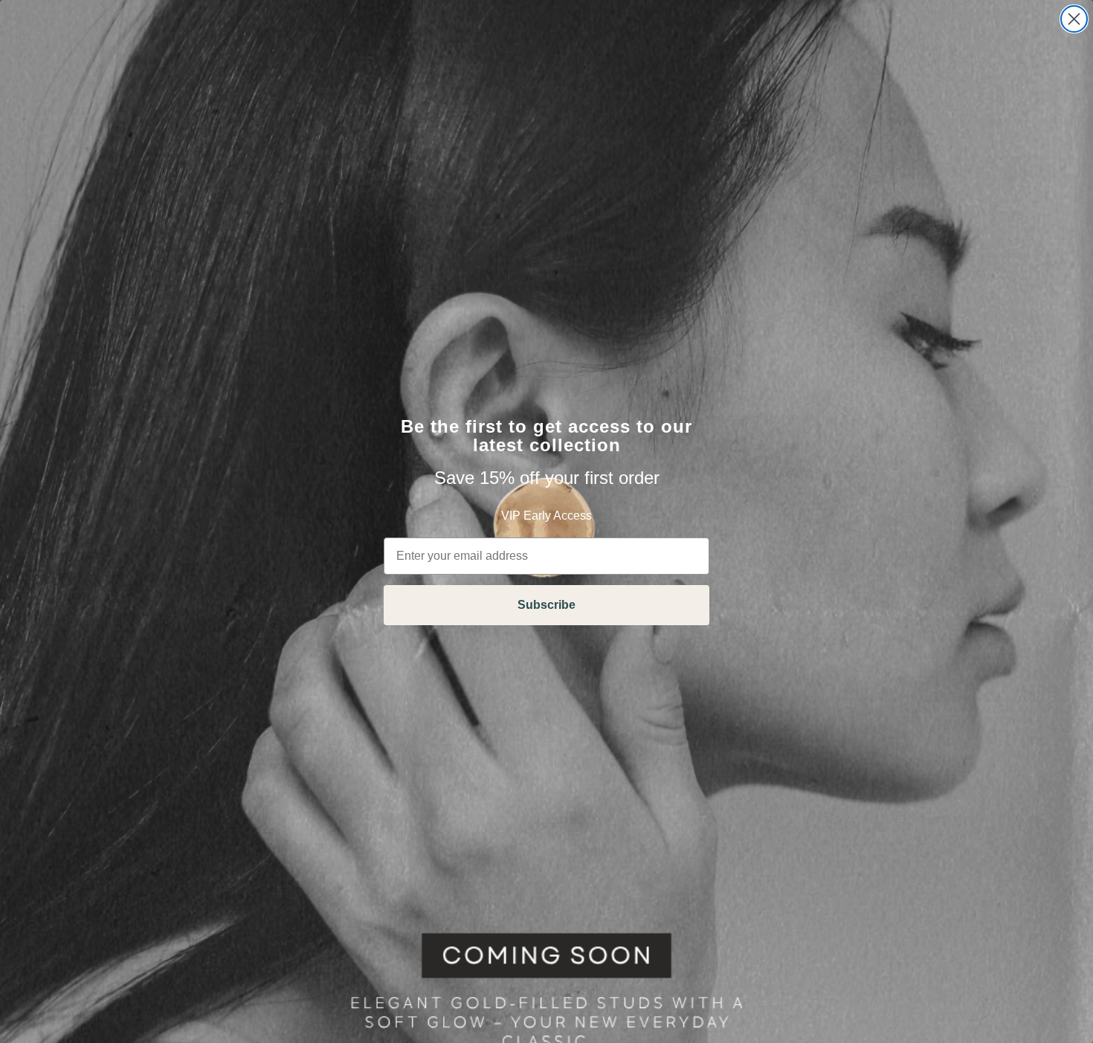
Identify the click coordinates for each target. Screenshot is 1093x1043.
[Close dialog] (1074, 19)
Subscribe (546, 604)
